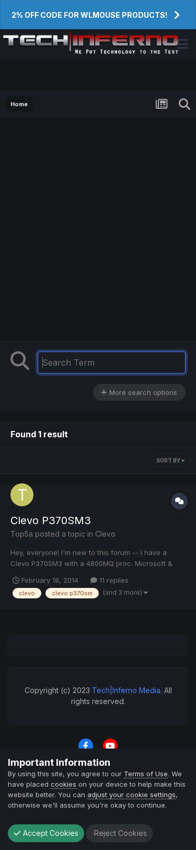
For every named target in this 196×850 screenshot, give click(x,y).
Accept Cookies (49, 833)
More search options (142, 392)
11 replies (113, 580)
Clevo (105, 533)
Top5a (21, 533)
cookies (63, 784)
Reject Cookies (119, 833)
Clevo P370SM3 (50, 520)
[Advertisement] (98, 220)
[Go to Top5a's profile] (21, 494)
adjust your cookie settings (131, 794)
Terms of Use (146, 773)
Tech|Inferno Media (126, 690)
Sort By (168, 460)
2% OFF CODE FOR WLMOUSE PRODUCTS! (89, 14)
